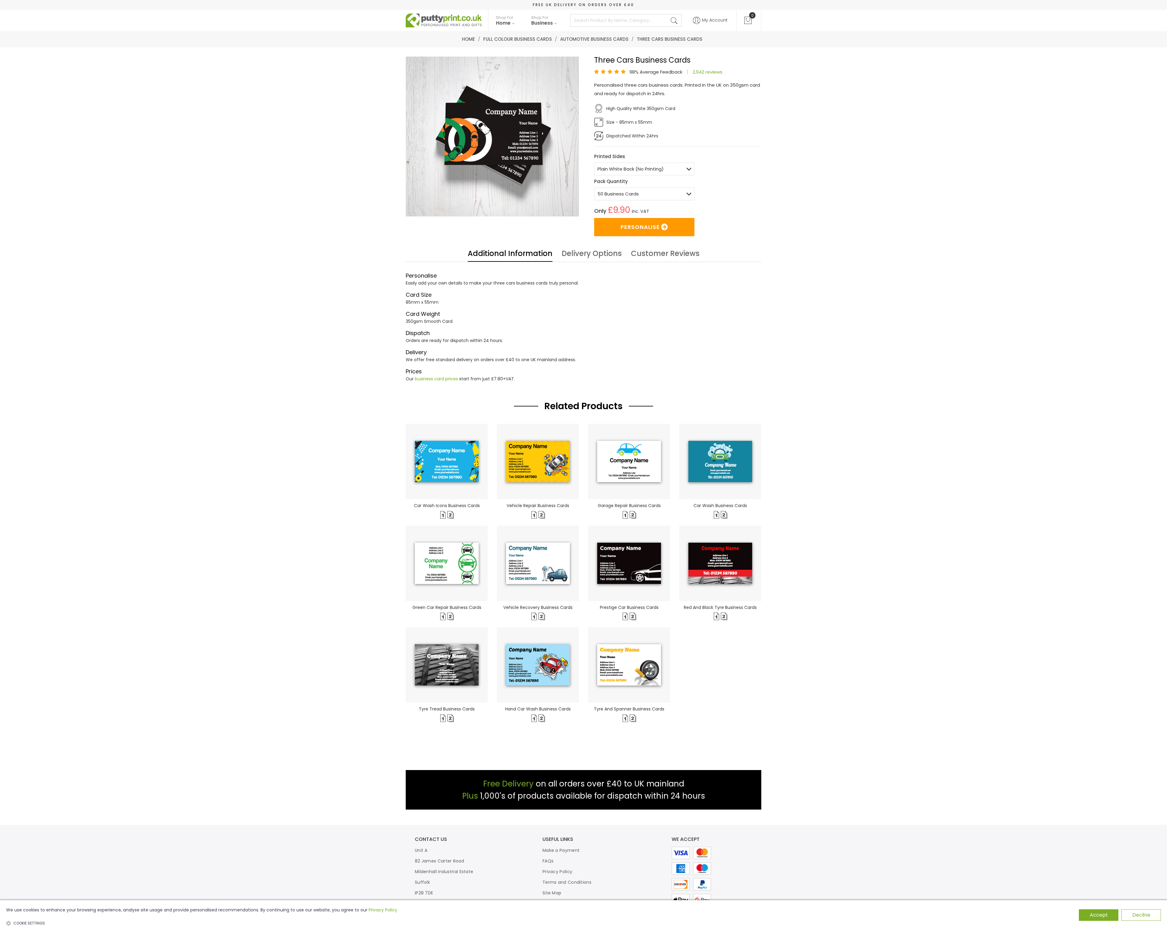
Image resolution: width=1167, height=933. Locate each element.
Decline (1141, 914)
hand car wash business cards (538, 709)
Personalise (640, 227)
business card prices (436, 379)
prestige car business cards (629, 607)
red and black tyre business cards (720, 607)
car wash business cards (720, 506)
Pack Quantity (611, 181)
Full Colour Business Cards (517, 39)
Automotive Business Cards (594, 39)
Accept (1099, 914)
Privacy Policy (557, 872)
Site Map (551, 893)
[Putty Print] (444, 20)
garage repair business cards (629, 506)
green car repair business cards (446, 607)
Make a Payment (561, 850)
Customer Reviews (665, 254)
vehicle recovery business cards (538, 607)
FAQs (547, 861)
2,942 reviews (707, 72)
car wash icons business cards (447, 506)
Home (468, 39)
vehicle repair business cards (538, 506)
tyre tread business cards (447, 709)
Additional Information (510, 254)
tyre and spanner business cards (629, 709)
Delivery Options (592, 254)
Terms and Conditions (566, 882)
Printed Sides (609, 156)
